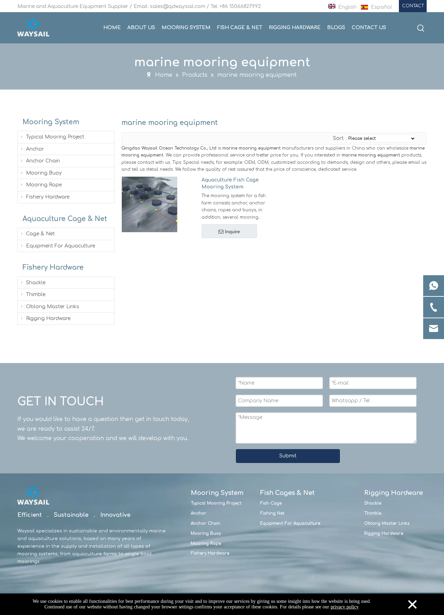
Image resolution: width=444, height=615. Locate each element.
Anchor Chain (42, 160)
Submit (288, 455)
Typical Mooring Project (54, 137)
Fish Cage (271, 503)
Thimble (35, 294)
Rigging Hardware (47, 318)
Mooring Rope (43, 184)
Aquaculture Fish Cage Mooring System (230, 183)
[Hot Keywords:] (421, 28)
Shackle (35, 282)
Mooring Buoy (43, 173)
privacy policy (344, 606)
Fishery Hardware (47, 197)
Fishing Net (272, 513)
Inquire (232, 231)
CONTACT (413, 5)
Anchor (34, 149)
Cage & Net (40, 233)
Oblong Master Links (52, 306)
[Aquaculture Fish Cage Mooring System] (149, 204)
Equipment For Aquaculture (60, 245)
